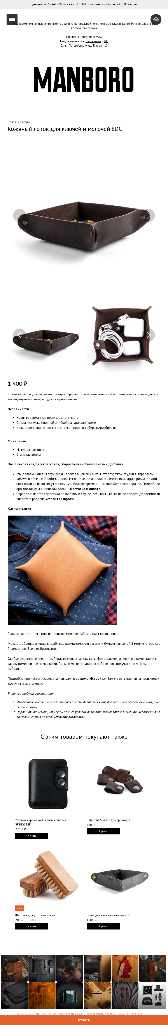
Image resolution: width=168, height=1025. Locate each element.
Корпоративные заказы (101, 1013)
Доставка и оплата (85, 488)
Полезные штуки (19, 122)
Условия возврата (60, 499)
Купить (84, 1020)
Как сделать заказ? (71, 1013)
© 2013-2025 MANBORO (31, 1013)
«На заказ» (98, 678)
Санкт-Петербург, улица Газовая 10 (84, 45)
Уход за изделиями (131, 1013)
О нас (52, 1013)
